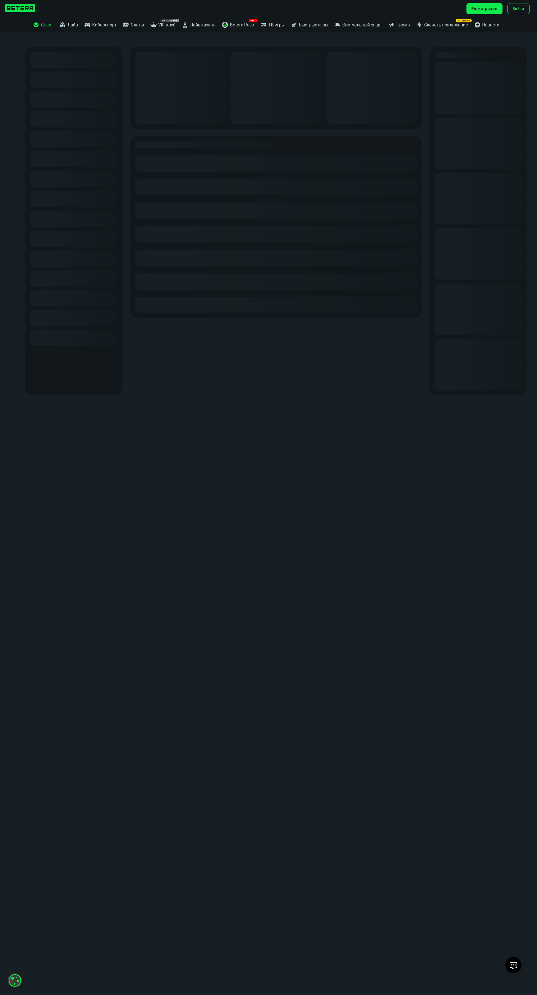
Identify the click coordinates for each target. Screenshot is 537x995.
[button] (238, 25)
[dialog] (15, 980)
